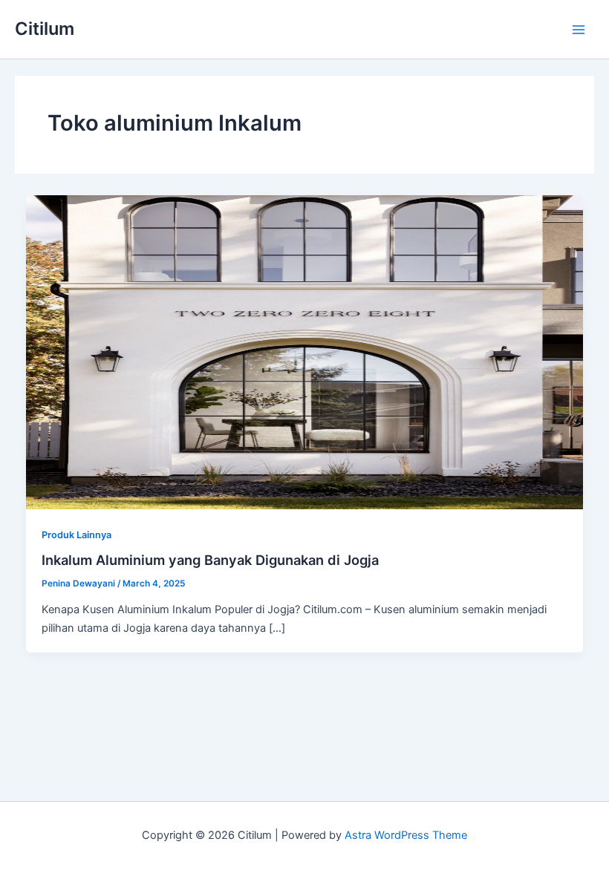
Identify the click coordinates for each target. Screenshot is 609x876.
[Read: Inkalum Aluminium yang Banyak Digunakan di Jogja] (305, 352)
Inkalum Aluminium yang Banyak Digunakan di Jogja (210, 560)
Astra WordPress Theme (406, 835)
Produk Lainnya (76, 534)
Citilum (44, 28)
